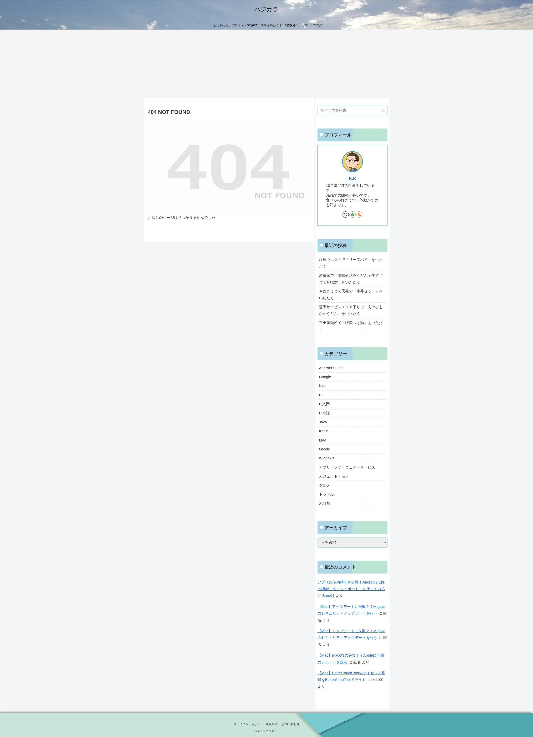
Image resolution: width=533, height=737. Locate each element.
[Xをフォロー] (345, 214)
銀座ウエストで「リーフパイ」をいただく (351, 263)
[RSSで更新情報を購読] (359, 214)
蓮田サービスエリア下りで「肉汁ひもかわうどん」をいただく (351, 310)
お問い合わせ (290, 724)
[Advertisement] (266, 64)
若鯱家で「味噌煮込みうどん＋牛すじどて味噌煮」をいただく (351, 278)
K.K (352, 178)
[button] (383, 110)
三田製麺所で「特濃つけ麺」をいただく (351, 326)
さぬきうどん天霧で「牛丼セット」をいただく (351, 294)
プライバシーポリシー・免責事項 (256, 724)
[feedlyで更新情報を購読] (352, 214)
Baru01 (328, 596)
